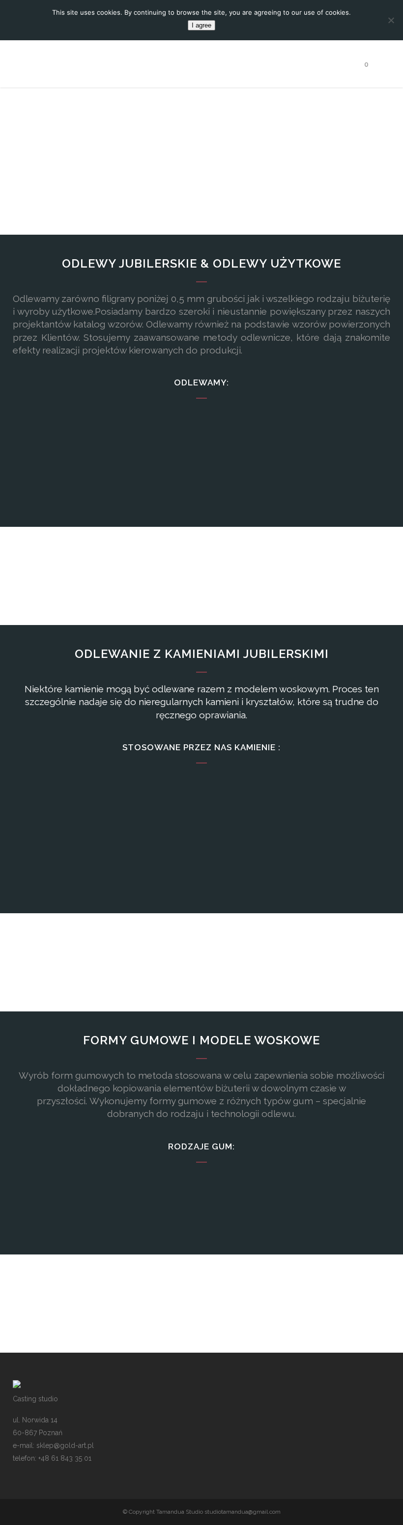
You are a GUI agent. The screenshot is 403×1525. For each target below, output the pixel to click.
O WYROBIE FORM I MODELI (202, 1224)
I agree (201, 25)
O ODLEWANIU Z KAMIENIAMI (201, 883)
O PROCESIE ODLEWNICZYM (201, 496)
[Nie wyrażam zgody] (391, 20)
